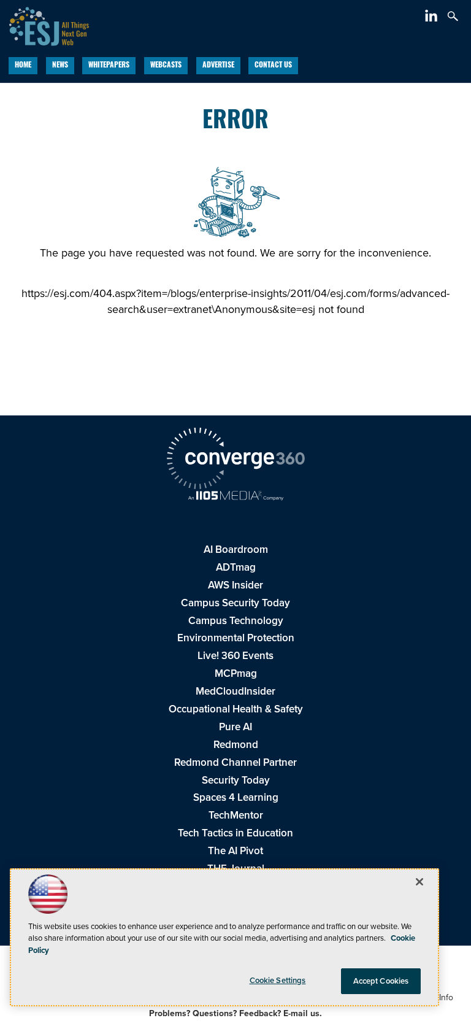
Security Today (236, 780)
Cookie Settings (278, 980)
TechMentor (236, 815)
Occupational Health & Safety (236, 709)
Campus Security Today (235, 603)
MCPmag (236, 673)
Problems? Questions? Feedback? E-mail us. (235, 1013)
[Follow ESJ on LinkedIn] (432, 18)
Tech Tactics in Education (235, 833)
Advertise (218, 65)
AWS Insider (235, 585)
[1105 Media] (235, 497)
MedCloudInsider (235, 691)
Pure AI (235, 727)
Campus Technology (235, 620)
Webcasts (166, 65)
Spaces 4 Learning (235, 797)
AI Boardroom (236, 549)
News (60, 65)
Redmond (235, 744)
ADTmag (236, 567)
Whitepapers (108, 65)
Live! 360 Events (235, 655)
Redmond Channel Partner (235, 762)
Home (23, 65)
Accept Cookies (381, 981)
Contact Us (273, 65)
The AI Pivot (235, 850)
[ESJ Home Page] (44, 25)
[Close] (419, 881)
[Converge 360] (235, 460)
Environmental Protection (235, 638)
